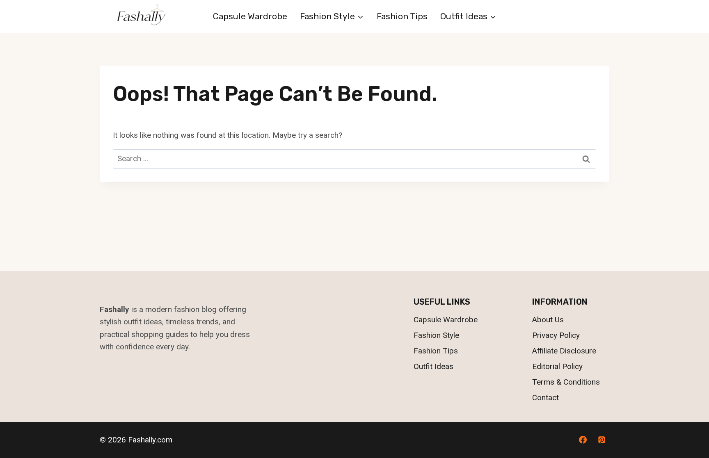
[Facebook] (582, 440)
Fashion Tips (402, 16)
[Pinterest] (601, 440)
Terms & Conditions (566, 382)
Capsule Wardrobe (250, 16)
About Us (548, 319)
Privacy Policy (556, 335)
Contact (545, 397)
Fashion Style (436, 335)
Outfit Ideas (433, 366)
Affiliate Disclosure (564, 350)
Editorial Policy (557, 366)
